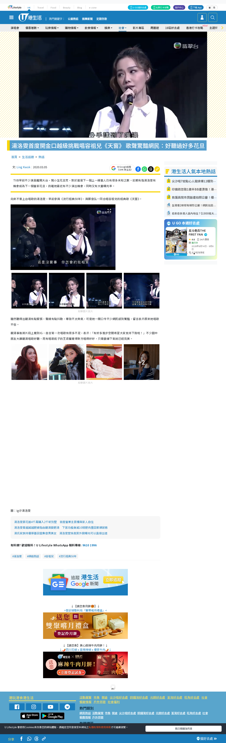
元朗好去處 (157, 697)
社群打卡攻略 (162, 7)
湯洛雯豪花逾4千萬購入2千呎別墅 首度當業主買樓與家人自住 (54, 522)
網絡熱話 (33, 556)
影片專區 (138, 28)
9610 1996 (89, 545)
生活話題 (28, 157)
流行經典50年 (68, 556)
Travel (40, 7)
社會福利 (114, 702)
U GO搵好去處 (139, 7)
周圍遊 (154, 28)
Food (53, 7)
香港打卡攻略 (194, 28)
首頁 (14, 157)
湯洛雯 (18, 556)
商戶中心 (179, 7)
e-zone (93, 7)
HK (29, 7)
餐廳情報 (85, 702)
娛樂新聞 (87, 18)
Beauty (66, 7)
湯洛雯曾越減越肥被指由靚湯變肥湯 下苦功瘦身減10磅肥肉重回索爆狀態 (61, 527)
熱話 (41, 157)
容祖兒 (50, 556)
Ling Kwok (23, 167)
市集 (97, 697)
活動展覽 (85, 697)
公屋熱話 (73, 18)
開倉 (105, 697)
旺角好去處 (191, 697)
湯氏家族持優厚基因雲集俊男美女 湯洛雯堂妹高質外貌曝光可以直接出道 (60, 533)
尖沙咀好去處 (119, 697)
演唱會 (15, 28)
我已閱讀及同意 (183, 728)
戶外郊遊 (100, 702)
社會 (204, 697)
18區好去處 (172, 28)
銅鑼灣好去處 (139, 697)
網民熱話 (85, 713)
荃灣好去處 (174, 697)
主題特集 (215, 28)
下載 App (197, 7)
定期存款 (101, 18)
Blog (79, 7)
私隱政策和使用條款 (100, 727)
